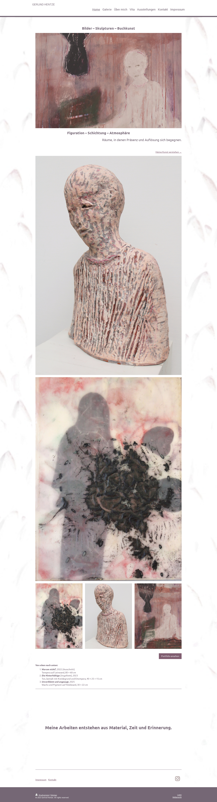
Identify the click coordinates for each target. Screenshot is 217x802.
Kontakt (52, 779)
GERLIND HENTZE (43, 4)
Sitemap (54, 795)
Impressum (40, 779)
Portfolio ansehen (170, 656)
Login (179, 794)
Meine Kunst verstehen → (169, 151)
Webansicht (177, 797)
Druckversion (44, 795)
